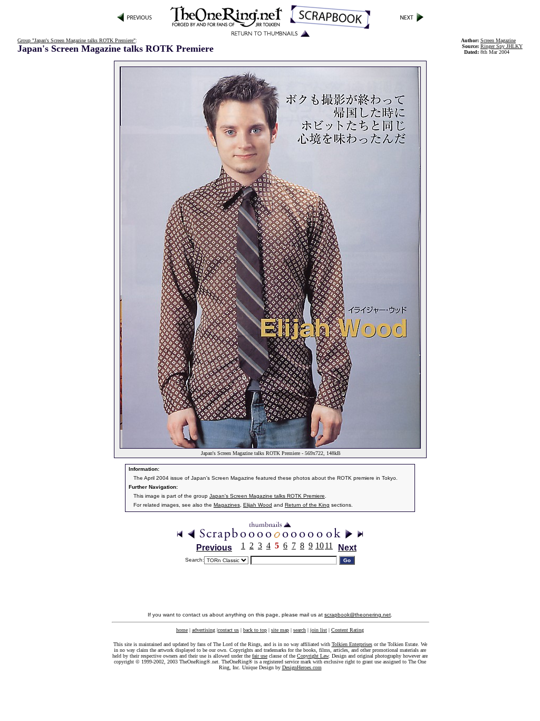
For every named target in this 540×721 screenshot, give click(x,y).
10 (319, 545)
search (299, 630)
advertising (203, 630)
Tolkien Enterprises (352, 644)
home (182, 630)
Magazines (227, 505)
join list (318, 630)
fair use (259, 656)
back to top (255, 630)
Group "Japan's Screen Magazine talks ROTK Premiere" (76, 40)
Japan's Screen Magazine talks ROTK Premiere (267, 496)
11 (329, 545)
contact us (228, 630)
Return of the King (307, 505)
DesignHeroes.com (302, 667)
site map (280, 630)
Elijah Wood (257, 505)
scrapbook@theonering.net (357, 615)
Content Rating (347, 630)
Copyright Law (313, 656)
